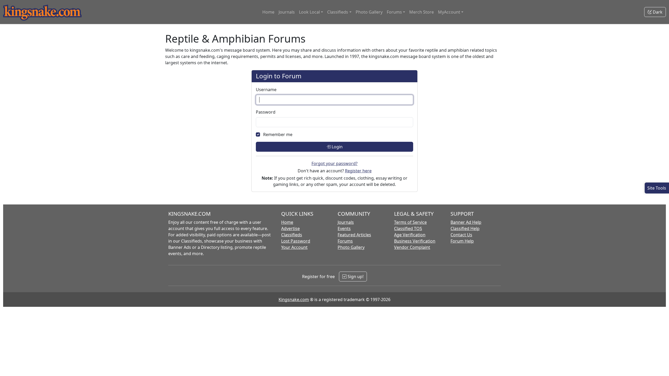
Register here (358, 171)
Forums (345, 241)
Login (337, 147)
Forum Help (462, 241)
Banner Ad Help (466, 222)
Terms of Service (410, 222)
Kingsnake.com (294, 299)
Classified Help (465, 228)
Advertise (290, 228)
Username (266, 89)
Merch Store (421, 12)
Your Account (294, 247)
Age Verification (409, 235)
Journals (287, 12)
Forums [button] (394, 12)
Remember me (277, 134)
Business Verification (414, 241)
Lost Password (295, 241)
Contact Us (461, 235)
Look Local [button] (309, 12)
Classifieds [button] (337, 12)
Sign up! (355, 276)
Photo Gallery (369, 12)
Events (344, 228)
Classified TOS (408, 228)
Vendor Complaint (412, 247)
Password (265, 112)
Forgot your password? (334, 163)
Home (268, 12)
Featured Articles (354, 235)
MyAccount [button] (449, 12)
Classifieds (291, 235)
